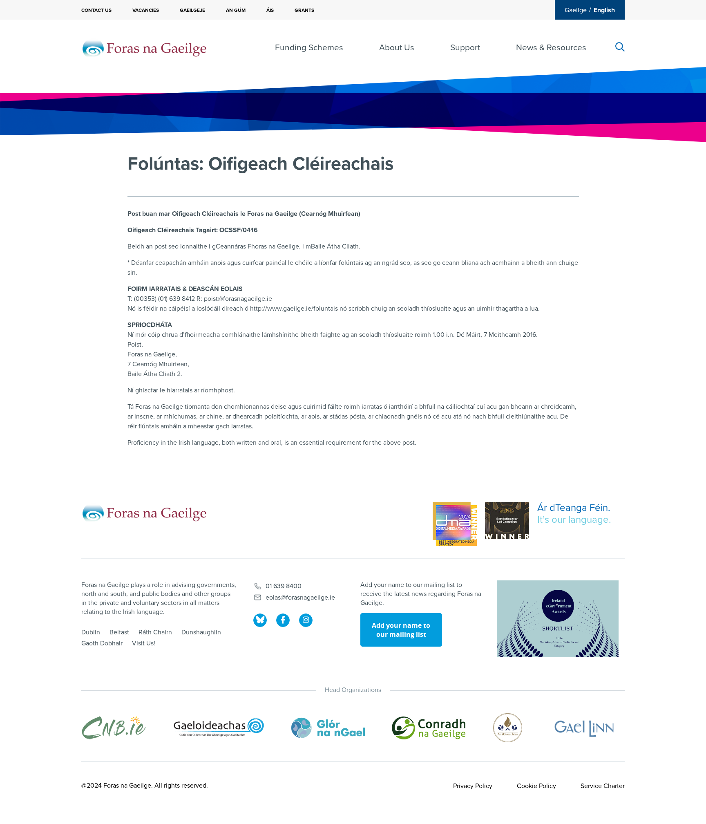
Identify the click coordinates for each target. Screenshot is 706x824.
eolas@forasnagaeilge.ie (300, 597)
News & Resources (551, 48)
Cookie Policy (536, 786)
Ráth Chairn (155, 632)
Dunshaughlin (201, 632)
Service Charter (603, 786)
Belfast (119, 632)
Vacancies (145, 10)
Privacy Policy (472, 786)
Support (465, 48)
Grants (304, 10)
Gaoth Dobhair (102, 643)
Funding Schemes (309, 48)
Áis (270, 10)
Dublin (90, 632)
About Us (396, 48)
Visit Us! (143, 643)
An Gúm (236, 10)
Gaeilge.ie (192, 10)
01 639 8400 (284, 586)
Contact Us (96, 10)
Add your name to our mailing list (401, 630)
